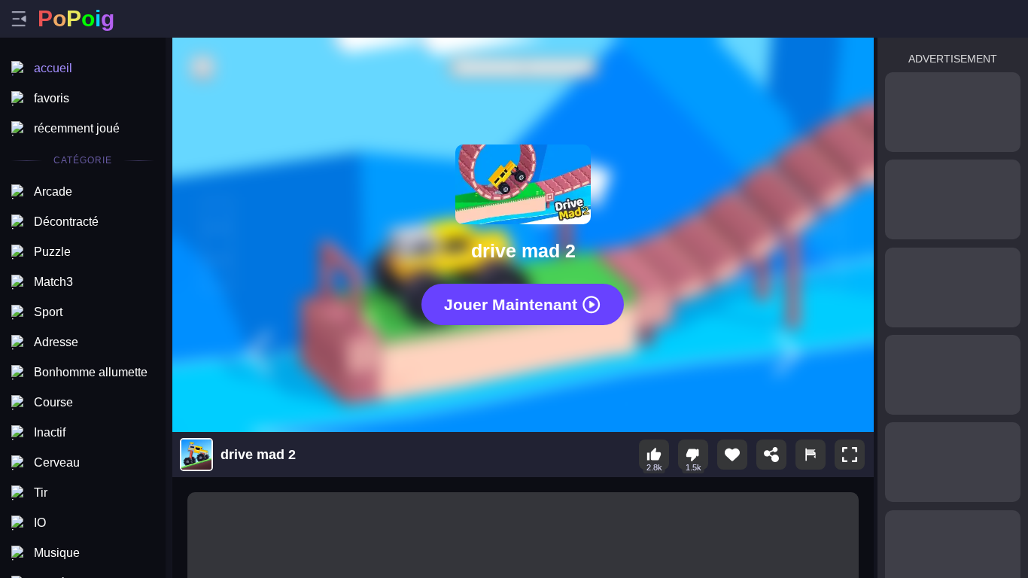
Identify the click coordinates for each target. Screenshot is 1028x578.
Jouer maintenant (510, 303)
